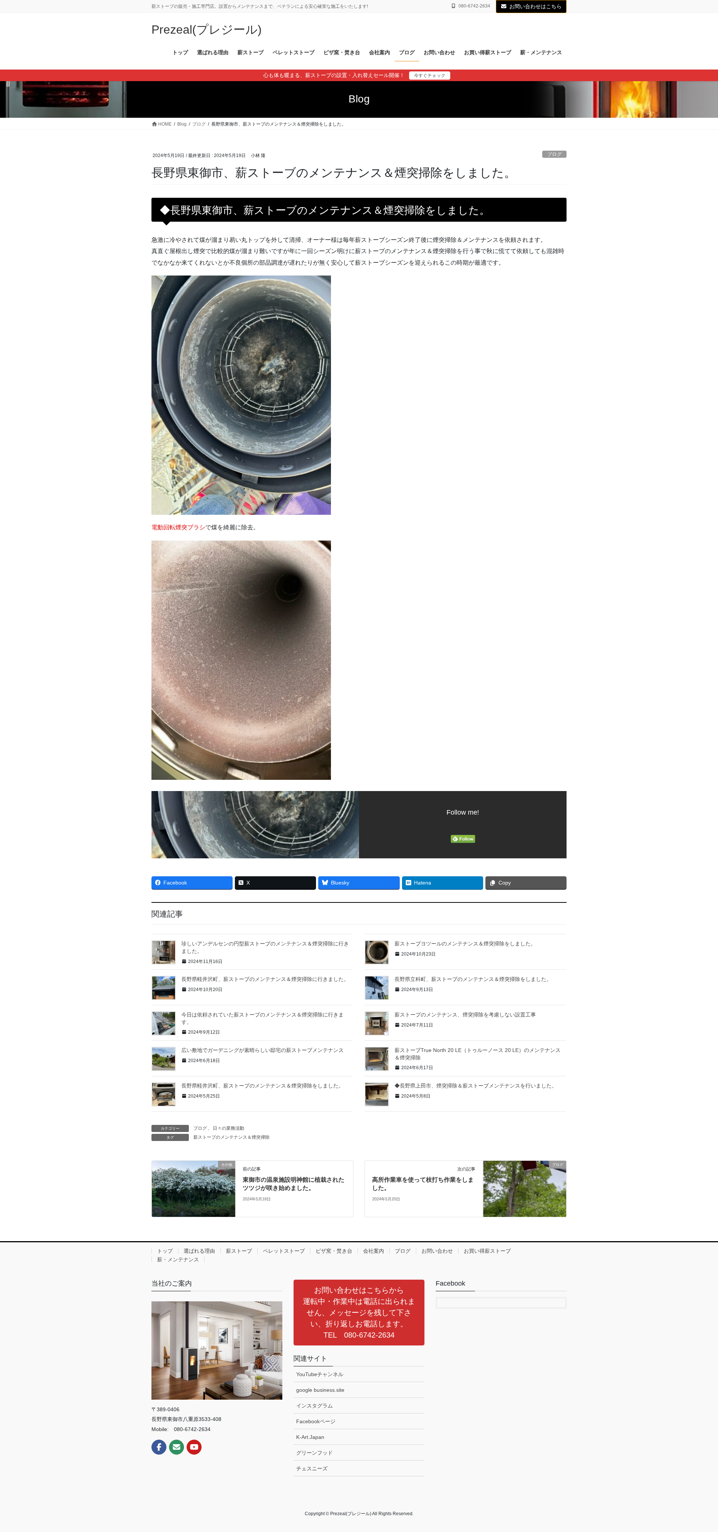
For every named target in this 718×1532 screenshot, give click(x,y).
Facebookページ (315, 1421)
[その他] (193, 1188)
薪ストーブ (239, 1251)
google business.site (320, 1390)
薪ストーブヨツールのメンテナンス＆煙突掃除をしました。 (465, 944)
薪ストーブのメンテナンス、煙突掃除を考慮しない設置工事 (465, 1015)
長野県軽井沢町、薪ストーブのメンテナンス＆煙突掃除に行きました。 (265, 979)
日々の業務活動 (228, 1128)
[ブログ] (524, 1188)
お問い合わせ (437, 1251)
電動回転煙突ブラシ (178, 527)
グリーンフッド (314, 1453)
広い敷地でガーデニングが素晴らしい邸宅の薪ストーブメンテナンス (262, 1050)
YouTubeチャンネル (319, 1374)
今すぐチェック (429, 75)
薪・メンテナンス (178, 1259)
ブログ (554, 154)
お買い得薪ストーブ (487, 1251)
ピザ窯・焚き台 (334, 1251)
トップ (165, 1251)
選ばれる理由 (199, 1251)
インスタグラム (314, 1406)
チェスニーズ (312, 1468)
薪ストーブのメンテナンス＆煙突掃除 (231, 1137)
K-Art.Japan (310, 1437)
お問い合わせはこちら (535, 6)
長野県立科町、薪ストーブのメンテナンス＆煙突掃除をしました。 (473, 979)
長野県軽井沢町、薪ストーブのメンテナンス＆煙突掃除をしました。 (262, 1086)
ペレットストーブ (284, 1251)
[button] (359, 1312)
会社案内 (373, 1251)
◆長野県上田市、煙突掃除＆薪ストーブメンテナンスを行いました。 (476, 1086)
